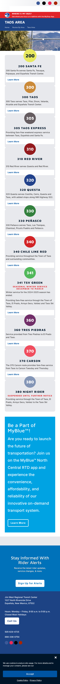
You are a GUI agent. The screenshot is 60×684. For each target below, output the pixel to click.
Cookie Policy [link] (22, 680)
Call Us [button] (12, 621)
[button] (55, 657)
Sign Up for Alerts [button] (30, 583)
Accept (30, 674)
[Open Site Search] (48, 9)
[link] (38, 3)
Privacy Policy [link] (36, 680)
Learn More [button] (18, 523)
